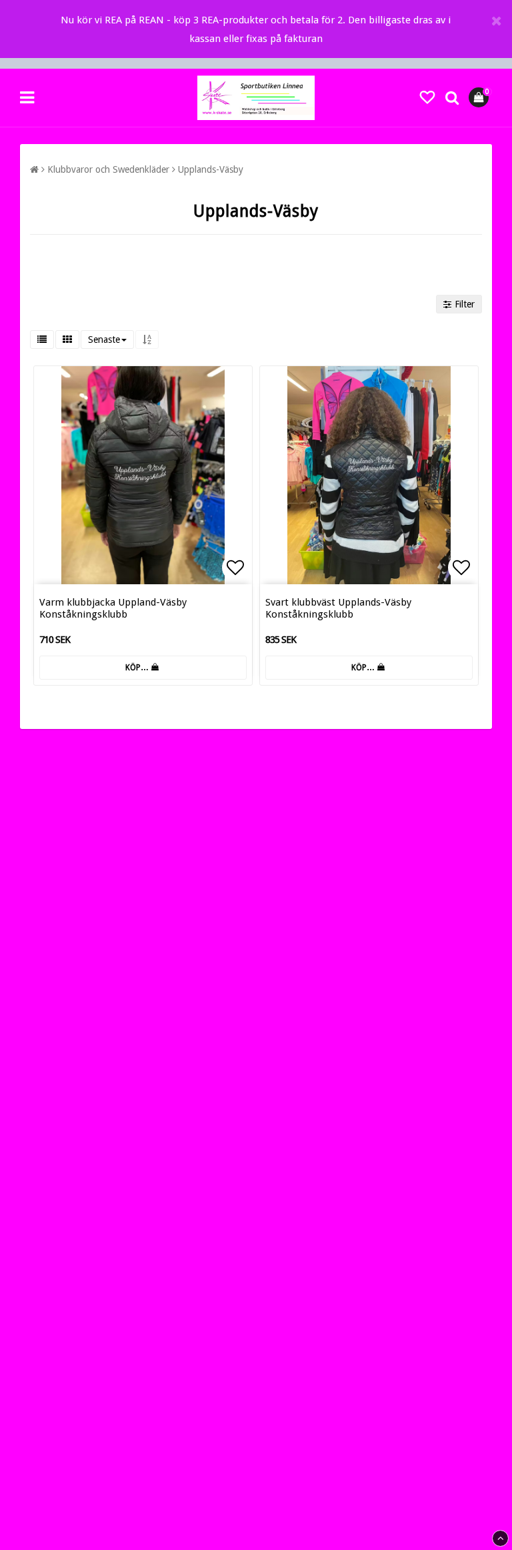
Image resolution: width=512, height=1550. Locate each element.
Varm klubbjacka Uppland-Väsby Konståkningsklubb (113, 608)
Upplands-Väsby (210, 169)
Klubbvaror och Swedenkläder (108, 169)
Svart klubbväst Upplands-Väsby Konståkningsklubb (338, 608)
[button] (427, 98)
